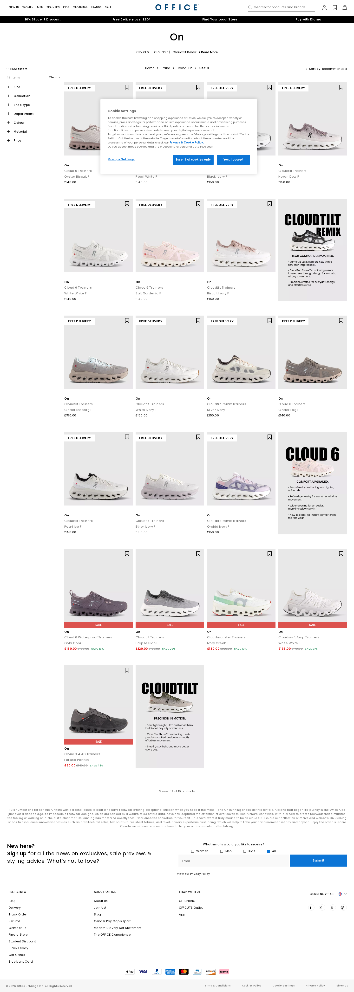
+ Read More (208, 52)
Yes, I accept (233, 160)
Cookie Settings (284, 985)
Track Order (18, 914)
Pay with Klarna (308, 19)
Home (149, 68)
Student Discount (22, 941)
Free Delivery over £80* (131, 19)
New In (14, 7)
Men (40, 7)
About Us (101, 901)
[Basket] (342, 7)
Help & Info (17, 892)
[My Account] (322, 7)
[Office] (177, 7)
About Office (105, 892)
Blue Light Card (21, 962)
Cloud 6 (142, 52)
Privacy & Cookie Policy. (187, 142)
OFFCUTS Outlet (191, 908)
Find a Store (18, 935)
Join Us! (100, 908)
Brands (96, 7)
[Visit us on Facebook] (311, 907)
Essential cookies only (193, 160)
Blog (97, 914)
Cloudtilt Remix (185, 52)
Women (28, 7)
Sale (108, 7)
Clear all (55, 77)
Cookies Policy (251, 985)
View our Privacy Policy (193, 874)
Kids (66, 7)
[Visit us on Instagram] (333, 907)
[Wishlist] (332, 7)
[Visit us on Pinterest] (322, 907)
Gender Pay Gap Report (112, 921)
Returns (15, 921)
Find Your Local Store (219, 19)
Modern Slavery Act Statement (118, 928)
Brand (165, 68)
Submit (318, 860)
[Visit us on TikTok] (344, 907)
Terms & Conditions (217, 985)
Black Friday (18, 948)
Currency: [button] (323, 894)
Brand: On (185, 68)
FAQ (12, 901)
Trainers (53, 7)
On (66, 165)
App (182, 914)
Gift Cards (17, 955)
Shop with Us (190, 892)
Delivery (15, 908)
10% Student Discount (43, 19)
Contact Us (17, 928)
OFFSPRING (187, 901)
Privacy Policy (315, 985)
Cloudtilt (161, 52)
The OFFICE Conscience (112, 935)
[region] (178, 136)
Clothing (80, 7)
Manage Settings (121, 159)
